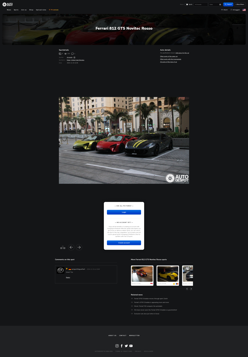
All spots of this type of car (168, 62)
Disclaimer (148, 351)
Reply (68, 277)
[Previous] (187, 289)
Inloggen (236, 10)
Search (229, 4)
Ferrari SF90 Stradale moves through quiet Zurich (151, 299)
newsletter (134, 335)
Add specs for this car (182, 53)
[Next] (191, 289)
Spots (190, 4)
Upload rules (41, 10)
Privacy (138, 351)
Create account (124, 243)
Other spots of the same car (169, 56)
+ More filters (240, 4)
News (182, 4)
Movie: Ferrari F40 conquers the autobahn (148, 306)
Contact (123, 335)
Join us (24, 10)
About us (112, 335)
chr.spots (69, 57)
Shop (31, 10)
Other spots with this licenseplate (170, 59)
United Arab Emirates (77, 60)
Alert (226, 10)
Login (124, 212)
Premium (54, 10)
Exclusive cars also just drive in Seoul (146, 314)
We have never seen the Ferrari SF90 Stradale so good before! (155, 310)
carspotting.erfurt (78, 269)
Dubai (68, 60)
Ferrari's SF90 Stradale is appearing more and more (151, 302)
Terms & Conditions (123, 351)
